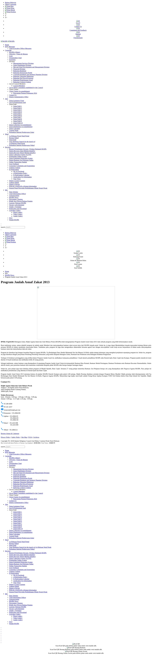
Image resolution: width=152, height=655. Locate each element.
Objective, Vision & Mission (18, 54)
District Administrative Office (18, 97)
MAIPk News (13, 197)
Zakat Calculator (14, 128)
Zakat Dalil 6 (17, 115)
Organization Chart (15, 58)
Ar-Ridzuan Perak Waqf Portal (19, 136)
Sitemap (78, 34)
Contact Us (78, 26)
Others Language (10, 4)
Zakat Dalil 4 (17, 112)
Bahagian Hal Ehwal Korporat (23, 78)
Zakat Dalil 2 (17, 108)
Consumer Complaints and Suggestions (22, 166)
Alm (6, 99)
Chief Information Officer (17, 194)
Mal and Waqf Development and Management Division (31, 67)
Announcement (14, 195)
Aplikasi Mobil (14, 182)
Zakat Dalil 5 (17, 114)
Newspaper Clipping (16, 199)
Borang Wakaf (14, 138)
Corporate (8, 50)
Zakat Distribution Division (22, 65)
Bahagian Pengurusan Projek (22, 73)
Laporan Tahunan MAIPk (17, 203)
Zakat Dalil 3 (17, 110)
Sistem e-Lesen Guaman (17, 181)
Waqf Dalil (12, 140)
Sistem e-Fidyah (14, 184)
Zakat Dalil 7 (17, 117)
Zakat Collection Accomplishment (20, 125)
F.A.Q (78, 23)
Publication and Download (18, 209)
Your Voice (17, 179)
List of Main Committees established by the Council (26, 87)
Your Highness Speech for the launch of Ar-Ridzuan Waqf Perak (22, 142)
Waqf (6, 134)
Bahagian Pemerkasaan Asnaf (23, 80)
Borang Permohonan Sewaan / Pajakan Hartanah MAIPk (27, 149)
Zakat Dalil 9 (17, 121)
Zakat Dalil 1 (17, 106)
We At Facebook (18, 171)
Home (7, 45)
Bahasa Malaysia (10, 2)
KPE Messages (10, 46)
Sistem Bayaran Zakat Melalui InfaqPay (22, 151)
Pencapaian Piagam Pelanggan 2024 (25, 93)
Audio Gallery (18, 216)
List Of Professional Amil (17, 102)
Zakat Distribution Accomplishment (20, 127)
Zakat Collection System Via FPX (20, 154)
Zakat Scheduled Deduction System (20, 158)
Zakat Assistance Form (16, 100)
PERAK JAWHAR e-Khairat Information (23, 186)
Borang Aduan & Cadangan (10, 433)
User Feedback (14, 164)
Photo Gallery (17, 212)
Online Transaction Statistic (18, 162)
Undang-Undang (14, 168)
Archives (36, 437)
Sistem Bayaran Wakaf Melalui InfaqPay (22, 153)
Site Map (24, 437)
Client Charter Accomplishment (19, 91)
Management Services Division (23, 63)
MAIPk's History (14, 52)
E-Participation (14, 169)
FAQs (30, 437)
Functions (12, 60)
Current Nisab (13, 130)
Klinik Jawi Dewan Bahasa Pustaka (20, 201)
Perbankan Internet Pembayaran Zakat (21, 132)
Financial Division (19, 69)
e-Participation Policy (20, 173)
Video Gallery (17, 214)
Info (6, 190)
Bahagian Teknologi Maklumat (23, 76)
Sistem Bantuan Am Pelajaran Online (21, 160)
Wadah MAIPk (14, 220)
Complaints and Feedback (78, 30)
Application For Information (22, 177)
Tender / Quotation (15, 207)
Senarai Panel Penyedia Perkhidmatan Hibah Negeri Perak (28, 188)
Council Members (19, 86)
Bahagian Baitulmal (19, 71)
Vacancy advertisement (16, 205)
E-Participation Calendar (21, 175)
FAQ (10, 218)
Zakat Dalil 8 (17, 119)
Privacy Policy (5, 437)
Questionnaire (78, 38)
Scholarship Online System (18, 156)
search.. (3, 227)
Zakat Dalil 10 (18, 123)
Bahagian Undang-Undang (22, 82)
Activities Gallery (15, 210)
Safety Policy (15, 437)
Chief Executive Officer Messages (20, 48)
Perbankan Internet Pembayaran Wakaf (22, 145)
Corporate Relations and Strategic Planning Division (30, 74)
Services (7, 147)
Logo (11, 56)
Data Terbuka (13, 192)
